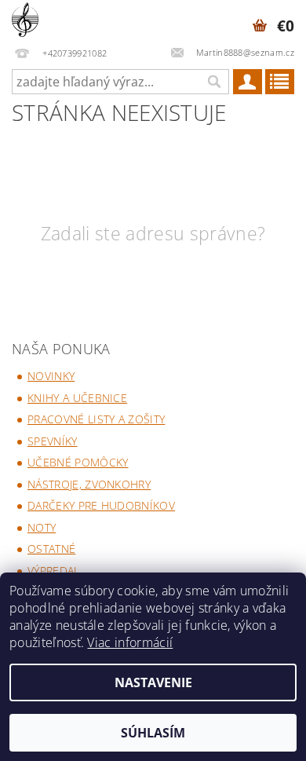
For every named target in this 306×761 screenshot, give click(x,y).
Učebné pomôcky (77, 462)
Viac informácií (130, 642)
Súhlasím (153, 732)
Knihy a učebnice (77, 397)
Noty (41, 527)
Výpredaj (52, 570)
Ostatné (51, 548)
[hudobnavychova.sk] (25, 20)
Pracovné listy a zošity (96, 419)
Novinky (51, 375)
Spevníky (52, 441)
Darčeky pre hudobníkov (101, 505)
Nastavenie (153, 682)
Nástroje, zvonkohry (89, 484)
